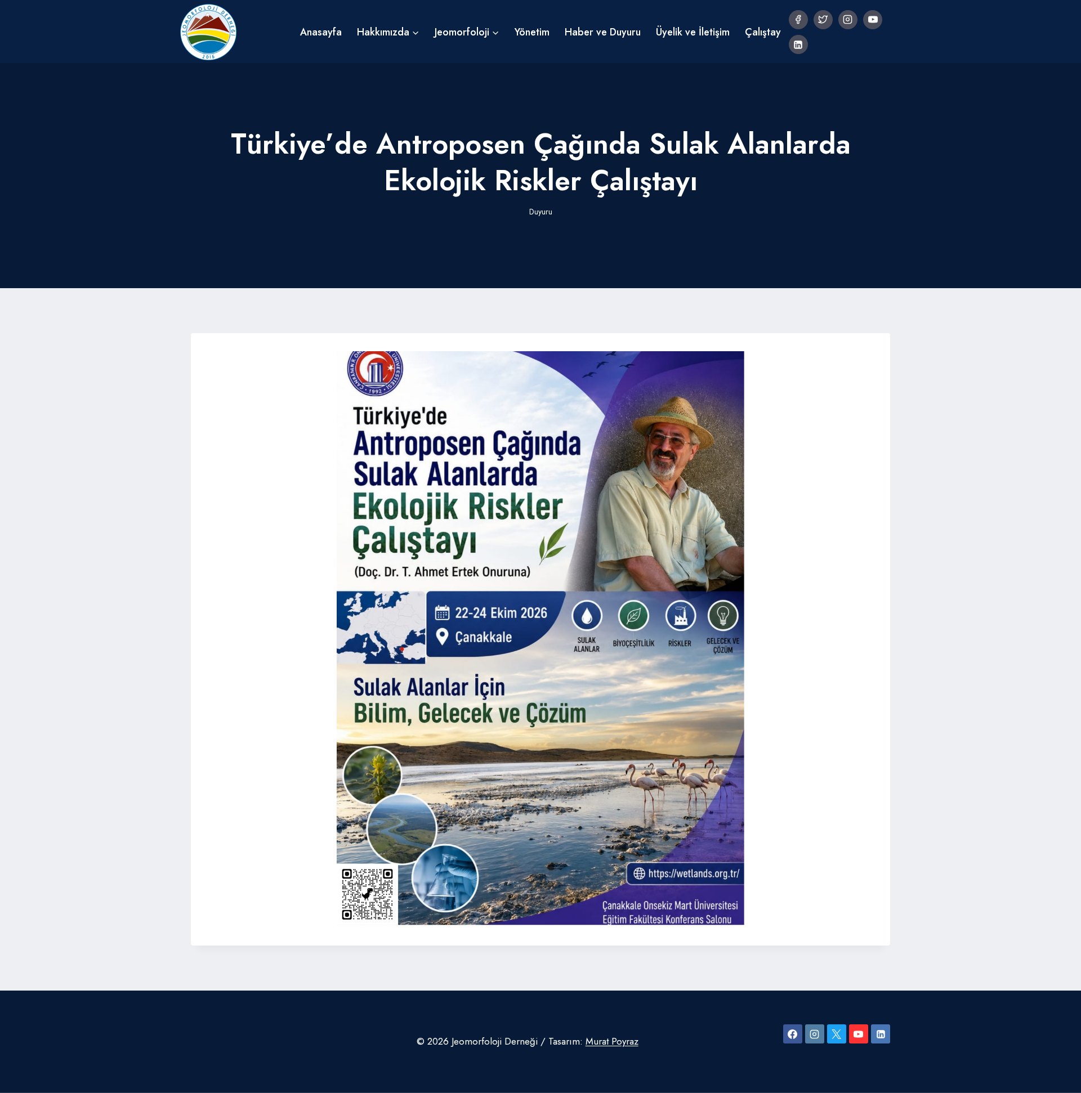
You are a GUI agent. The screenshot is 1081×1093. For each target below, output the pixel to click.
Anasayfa (321, 32)
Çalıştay (763, 32)
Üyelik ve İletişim (693, 32)
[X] (836, 1033)
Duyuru (540, 211)
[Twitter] (823, 19)
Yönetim (532, 32)
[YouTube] (872, 19)
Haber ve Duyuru (603, 32)
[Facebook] (798, 19)
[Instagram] (847, 19)
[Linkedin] (798, 44)
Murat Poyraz (612, 1041)
